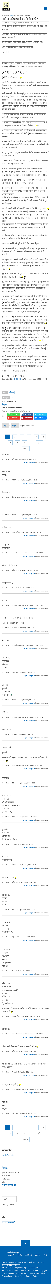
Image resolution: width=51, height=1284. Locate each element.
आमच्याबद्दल (30, 1267)
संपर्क (38, 1267)
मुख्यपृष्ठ (11, 16)
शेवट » (25, 448)
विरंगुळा (4, 404)
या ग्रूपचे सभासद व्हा (9, 1185)
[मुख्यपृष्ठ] (6, 6)
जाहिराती (29, 1255)
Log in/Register (8, 1155)
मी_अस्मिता (17, 379)
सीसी (45, 1255)
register (15, 425)
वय (12, 397)
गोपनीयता (21, 1267)
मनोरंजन (11, 392)
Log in (5, 425)
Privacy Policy (19, 1276)
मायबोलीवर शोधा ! (8, 1222)
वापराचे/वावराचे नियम (9, 1267)
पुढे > (39, 442)
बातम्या (37, 1255)
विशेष (20, 1255)
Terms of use (7, 1276)
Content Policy (31, 1276)
